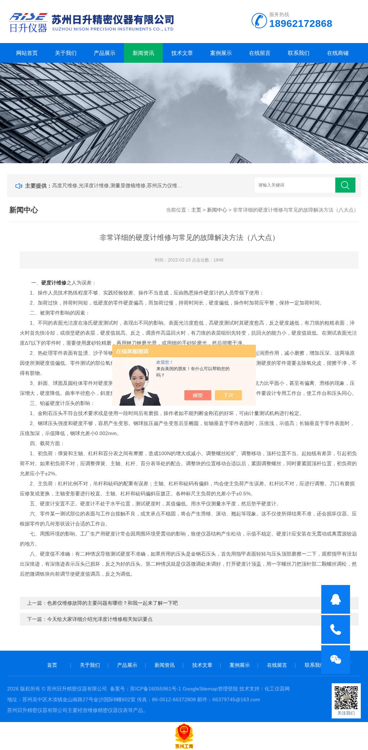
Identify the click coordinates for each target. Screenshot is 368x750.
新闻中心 (217, 210)
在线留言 (260, 53)
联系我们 (298, 53)
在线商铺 (338, 53)
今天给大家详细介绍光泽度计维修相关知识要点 (100, 619)
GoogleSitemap (200, 689)
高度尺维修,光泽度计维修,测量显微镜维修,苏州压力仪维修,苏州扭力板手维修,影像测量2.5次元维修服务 (119, 185)
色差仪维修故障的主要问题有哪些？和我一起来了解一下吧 (112, 603)
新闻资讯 (143, 53)
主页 (196, 210)
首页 (52, 665)
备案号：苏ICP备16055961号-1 (145, 689)
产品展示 (104, 53)
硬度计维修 (53, 283)
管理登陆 (228, 689)
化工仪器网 (277, 689)
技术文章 (182, 53)
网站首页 (27, 53)
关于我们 (66, 53)
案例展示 (221, 53)
